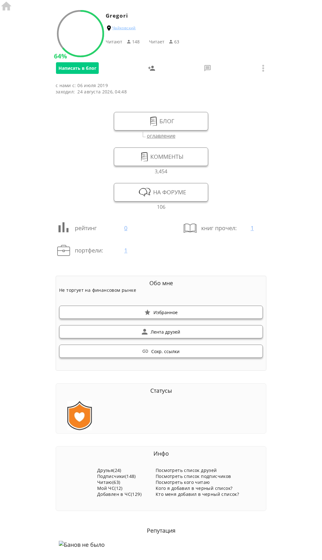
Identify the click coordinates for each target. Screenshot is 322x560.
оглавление (161, 135)
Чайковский (124, 27)
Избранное (165, 312)
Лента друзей (165, 332)
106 (161, 206)
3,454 (161, 170)
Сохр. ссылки (165, 351)
